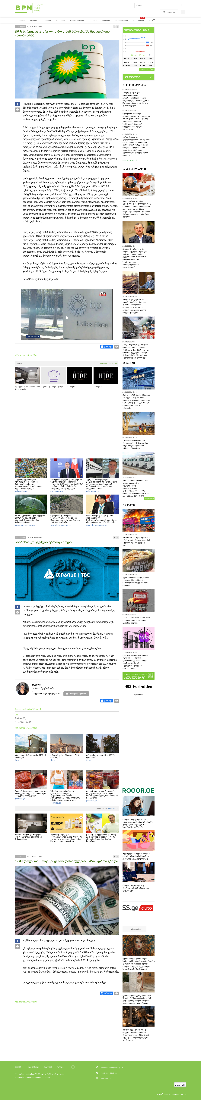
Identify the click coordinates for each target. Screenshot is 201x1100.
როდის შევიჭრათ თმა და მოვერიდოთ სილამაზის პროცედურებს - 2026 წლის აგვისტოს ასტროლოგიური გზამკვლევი (136, 1035)
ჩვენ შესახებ (33, 1067)
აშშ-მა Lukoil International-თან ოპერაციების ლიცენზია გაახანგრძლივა (136, 620)
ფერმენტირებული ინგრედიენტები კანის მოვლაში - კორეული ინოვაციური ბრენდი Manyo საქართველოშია (66, 838)
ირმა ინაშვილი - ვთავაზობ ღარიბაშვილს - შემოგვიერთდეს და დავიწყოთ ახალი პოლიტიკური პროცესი (101, 519)
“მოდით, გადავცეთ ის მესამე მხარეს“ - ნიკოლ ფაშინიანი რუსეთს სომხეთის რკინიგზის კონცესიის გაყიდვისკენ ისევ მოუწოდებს (134, 306)
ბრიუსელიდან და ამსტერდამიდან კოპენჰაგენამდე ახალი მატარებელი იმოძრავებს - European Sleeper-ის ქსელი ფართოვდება (136, 99)
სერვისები (61, 1067)
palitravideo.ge (21, 491)
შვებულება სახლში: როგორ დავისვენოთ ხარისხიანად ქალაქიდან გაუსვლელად (136, 856)
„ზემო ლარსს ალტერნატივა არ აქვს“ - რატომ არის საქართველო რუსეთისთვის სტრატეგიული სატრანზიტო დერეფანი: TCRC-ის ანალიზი (136, 401)
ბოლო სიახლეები (135, 85)
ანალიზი (129, 362)
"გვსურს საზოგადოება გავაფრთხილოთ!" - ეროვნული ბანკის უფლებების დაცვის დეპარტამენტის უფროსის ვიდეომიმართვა (101, 484)
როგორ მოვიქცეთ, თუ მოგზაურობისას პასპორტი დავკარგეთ (136, 888)
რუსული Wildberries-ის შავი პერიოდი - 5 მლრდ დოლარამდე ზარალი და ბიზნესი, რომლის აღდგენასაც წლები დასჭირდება (135, 661)
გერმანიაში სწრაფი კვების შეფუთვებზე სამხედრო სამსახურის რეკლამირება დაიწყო (136, 581)
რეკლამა (48, 1067)
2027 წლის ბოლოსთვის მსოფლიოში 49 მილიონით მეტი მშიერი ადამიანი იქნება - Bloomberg (135, 444)
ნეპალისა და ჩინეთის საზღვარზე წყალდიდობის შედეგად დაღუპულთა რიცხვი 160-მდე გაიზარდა (65, 519)
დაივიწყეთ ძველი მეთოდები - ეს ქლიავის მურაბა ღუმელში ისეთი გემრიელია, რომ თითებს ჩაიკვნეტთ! (102, 794)
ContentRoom (112, 808)
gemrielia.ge (20, 798)
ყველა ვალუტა (146, 69)
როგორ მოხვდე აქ (108, 363)
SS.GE (19, 363)
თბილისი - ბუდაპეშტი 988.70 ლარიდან (100, 756)
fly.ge (17, 760)
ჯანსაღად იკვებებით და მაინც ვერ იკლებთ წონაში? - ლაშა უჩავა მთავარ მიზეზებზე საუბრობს (101, 838)
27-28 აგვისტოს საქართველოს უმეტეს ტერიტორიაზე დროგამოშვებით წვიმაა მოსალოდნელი (30, 519)
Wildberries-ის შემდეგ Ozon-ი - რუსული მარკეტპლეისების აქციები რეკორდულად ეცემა (136, 541)
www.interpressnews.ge (25, 525)
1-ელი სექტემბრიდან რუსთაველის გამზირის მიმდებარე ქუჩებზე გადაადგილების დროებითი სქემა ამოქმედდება (29, 484)
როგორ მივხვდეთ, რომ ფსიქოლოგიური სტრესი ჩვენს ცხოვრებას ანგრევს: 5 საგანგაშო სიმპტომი (138, 823)
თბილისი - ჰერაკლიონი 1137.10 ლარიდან (30, 756)
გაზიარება (108, 347)
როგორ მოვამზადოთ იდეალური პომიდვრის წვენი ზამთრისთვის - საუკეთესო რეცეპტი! (31, 793)
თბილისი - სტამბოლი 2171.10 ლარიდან (64, 756)
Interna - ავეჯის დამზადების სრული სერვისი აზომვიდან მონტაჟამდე (28, 837)
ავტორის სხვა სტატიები (45, 693)
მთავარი (18, 1067)
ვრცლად (148, 498)
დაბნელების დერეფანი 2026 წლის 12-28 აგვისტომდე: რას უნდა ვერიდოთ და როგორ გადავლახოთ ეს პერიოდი (137, 999)
